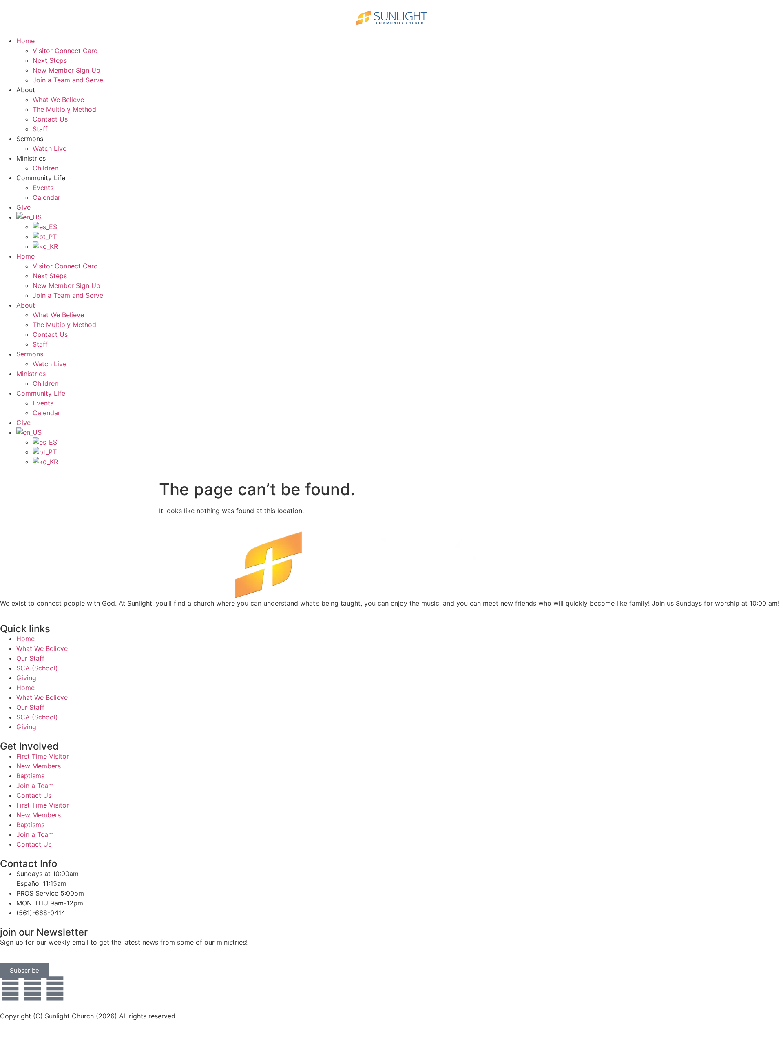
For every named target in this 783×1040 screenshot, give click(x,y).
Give (23, 207)
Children (45, 168)
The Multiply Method (64, 109)
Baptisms (30, 776)
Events (43, 188)
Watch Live (49, 148)
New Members (38, 766)
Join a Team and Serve (68, 80)
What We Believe (58, 99)
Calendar (46, 197)
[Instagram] (55, 988)
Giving (26, 678)
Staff (40, 129)
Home (25, 41)
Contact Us (50, 119)
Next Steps (50, 60)
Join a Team (35, 785)
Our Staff (30, 658)
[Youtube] (32, 988)
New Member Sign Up (66, 70)
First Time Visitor (42, 756)
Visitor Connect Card (65, 50)
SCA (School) (37, 668)
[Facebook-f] (10, 988)
